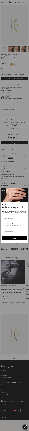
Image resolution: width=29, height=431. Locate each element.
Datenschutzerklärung (19, 232)
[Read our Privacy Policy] (26, 227)
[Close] (26, 190)
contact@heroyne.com (9, 230)
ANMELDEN (14, 238)
